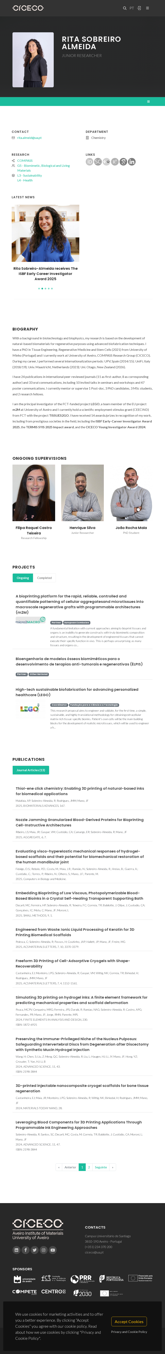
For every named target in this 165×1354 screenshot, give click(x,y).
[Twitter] (35, 1250)
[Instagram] (44, 1250)
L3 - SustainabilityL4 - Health (29, 177)
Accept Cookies (129, 1321)
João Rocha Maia (131, 527)
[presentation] (8, 505)
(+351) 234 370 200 (98, 1247)
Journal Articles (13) (31, 770)
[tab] (23, 578)
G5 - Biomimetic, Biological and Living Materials (43, 168)
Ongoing (23, 578)
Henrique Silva (82, 527)
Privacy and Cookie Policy (129, 1332)
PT (132, 8)
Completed (44, 578)
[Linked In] (16, 1250)
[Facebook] (26, 1250)
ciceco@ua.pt (94, 1252)
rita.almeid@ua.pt (29, 137)
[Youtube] (53, 1250)
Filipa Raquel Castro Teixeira (34, 530)
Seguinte (101, 1167)
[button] (39, 288)
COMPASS (25, 160)
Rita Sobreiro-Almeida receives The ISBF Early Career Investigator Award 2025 (45, 274)
